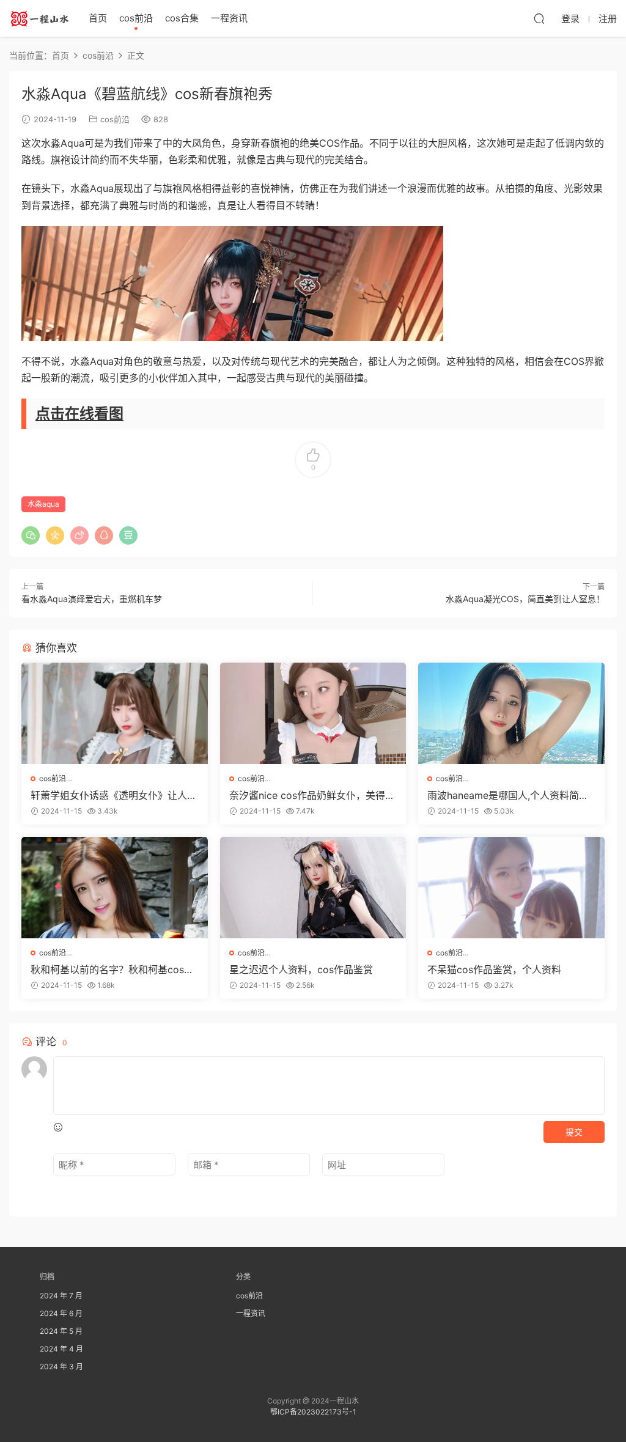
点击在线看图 (79, 413)
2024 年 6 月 (61, 1313)
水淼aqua (43, 504)
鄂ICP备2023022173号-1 (313, 1411)
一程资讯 (229, 18)
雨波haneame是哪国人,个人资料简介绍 (508, 795)
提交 (574, 1132)
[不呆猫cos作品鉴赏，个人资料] (511, 887)
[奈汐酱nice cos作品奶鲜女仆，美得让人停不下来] (313, 713)
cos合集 (182, 18)
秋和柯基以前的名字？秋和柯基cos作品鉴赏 (112, 969)
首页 (98, 18)
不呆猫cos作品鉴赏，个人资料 (494, 969)
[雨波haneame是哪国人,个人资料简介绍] (511, 713)
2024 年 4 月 (61, 1348)
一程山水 (39, 18)
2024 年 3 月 (61, 1366)
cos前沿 (136, 18)
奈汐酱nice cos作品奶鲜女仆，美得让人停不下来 (312, 795)
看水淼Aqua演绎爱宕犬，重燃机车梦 (91, 599)
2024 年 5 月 (61, 1331)
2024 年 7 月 (61, 1295)
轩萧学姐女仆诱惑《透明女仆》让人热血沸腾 (114, 795)
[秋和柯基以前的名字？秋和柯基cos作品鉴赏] (114, 887)
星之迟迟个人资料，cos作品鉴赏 (301, 969)
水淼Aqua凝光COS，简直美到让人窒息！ (525, 599)
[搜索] (539, 18)
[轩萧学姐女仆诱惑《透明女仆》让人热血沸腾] (114, 713)
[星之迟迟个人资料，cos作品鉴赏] (313, 887)
